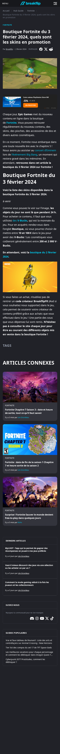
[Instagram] (37, 618)
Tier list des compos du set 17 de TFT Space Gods (29, 647)
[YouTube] (42, 618)
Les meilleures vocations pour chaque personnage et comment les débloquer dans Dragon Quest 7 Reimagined (29, 653)
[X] (46, 49)
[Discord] (32, 618)
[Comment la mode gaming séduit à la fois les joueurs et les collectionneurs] (30, 587)
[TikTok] (52, 618)
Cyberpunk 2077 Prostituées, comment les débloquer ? (25, 660)
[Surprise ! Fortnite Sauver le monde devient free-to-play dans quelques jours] (30, 501)
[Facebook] (41, 49)
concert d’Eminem (45, 150)
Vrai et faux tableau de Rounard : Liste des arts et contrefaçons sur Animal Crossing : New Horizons (29, 641)
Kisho (20, 522)
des (20, 220)
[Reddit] (51, 49)
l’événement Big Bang (24, 154)
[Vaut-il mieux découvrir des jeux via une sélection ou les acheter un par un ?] (30, 570)
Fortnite (31, 10)
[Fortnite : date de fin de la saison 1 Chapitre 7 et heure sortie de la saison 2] (30, 448)
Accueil (6, 10)
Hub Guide (18, 10)
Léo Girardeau (23, 417)
